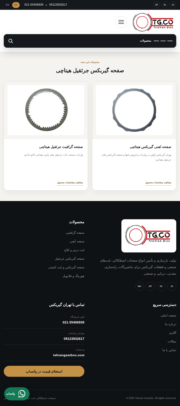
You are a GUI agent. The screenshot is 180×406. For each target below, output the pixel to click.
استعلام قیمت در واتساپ (44, 371)
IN (165, 5)
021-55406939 (33, 4)
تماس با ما (169, 350)
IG (173, 5)
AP (156, 5)
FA (16, 5)
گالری (172, 332)
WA (139, 286)
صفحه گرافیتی (75, 232)
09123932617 (58, 4)
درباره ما (170, 324)
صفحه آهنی (77, 241)
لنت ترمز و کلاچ (74, 250)
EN (7, 5)
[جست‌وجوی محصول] (10, 41)
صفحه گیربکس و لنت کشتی (66, 267)
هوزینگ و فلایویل (73, 276)
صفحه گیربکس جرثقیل (69, 258)
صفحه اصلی (168, 315)
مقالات (172, 341)
